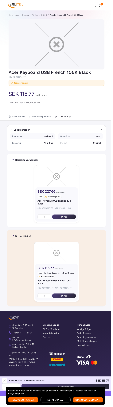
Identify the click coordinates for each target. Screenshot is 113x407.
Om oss (46, 337)
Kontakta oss (83, 345)
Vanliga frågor (84, 329)
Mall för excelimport (87, 341)
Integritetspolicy (51, 333)
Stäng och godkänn (87, 399)
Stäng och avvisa (23, 399)
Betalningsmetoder (86, 337)
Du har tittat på (64, 116)
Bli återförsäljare (51, 329)
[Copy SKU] (26, 77)
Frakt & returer (84, 333)
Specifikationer (18, 116)
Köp (65, 217)
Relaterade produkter (41, 116)
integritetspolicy (16, 393)
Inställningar (55, 399)
